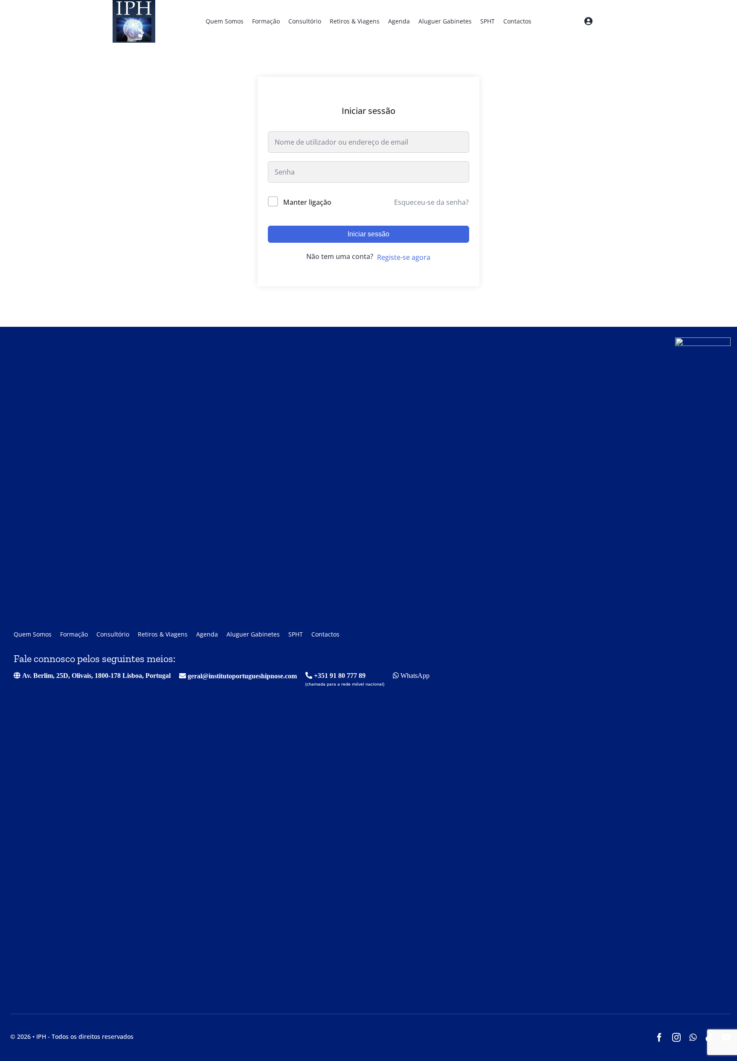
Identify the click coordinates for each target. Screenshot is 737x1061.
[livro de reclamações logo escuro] (703, 341)
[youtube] (726, 1037)
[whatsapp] (692, 1037)
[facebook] (659, 1037)
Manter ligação (307, 202)
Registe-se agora (403, 257)
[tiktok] (709, 1037)
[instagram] (676, 1037)
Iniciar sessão (368, 234)
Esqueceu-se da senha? (431, 202)
